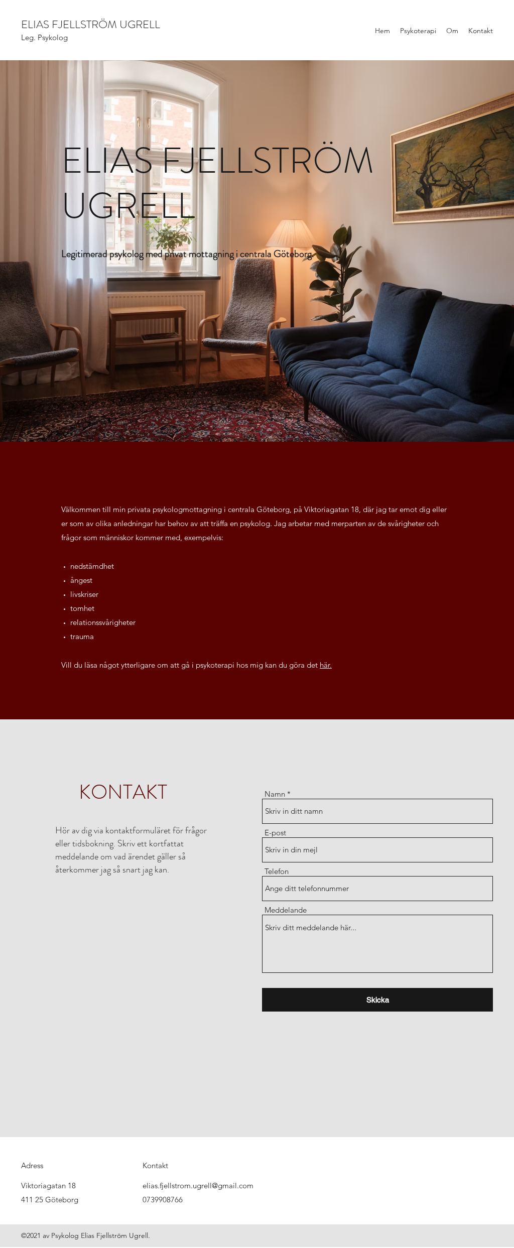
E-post (275, 832)
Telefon (277, 871)
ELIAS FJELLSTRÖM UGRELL (90, 24)
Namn (275, 794)
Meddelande (286, 910)
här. (326, 665)
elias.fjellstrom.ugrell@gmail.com (198, 1185)
